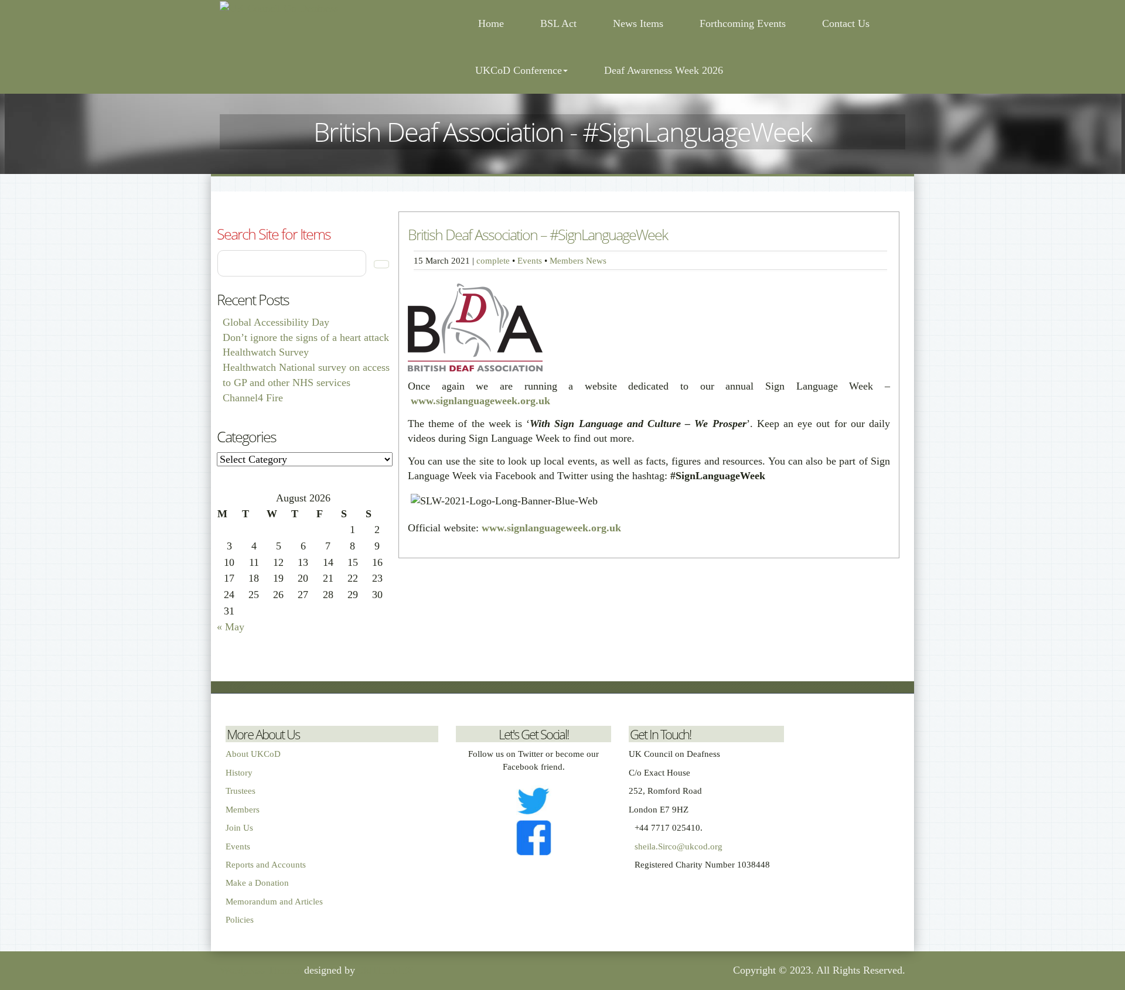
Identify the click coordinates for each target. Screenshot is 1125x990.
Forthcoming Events (743, 23)
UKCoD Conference (518, 70)
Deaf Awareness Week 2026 (663, 70)
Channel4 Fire (253, 398)
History (239, 772)
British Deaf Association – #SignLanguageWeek (537, 234)
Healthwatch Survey (266, 352)
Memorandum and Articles (274, 901)
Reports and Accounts (266, 864)
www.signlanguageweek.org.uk (480, 401)
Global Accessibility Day (276, 322)
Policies (240, 919)
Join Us (239, 827)
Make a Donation (257, 882)
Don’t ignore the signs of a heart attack (306, 337)
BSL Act (558, 23)
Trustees (240, 791)
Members (243, 809)
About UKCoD (253, 754)
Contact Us (846, 23)
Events (529, 260)
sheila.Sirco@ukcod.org (678, 846)
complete (493, 260)
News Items (638, 23)
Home (489, 23)
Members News (578, 260)
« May (230, 627)
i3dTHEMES (386, 970)
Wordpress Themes (260, 970)
